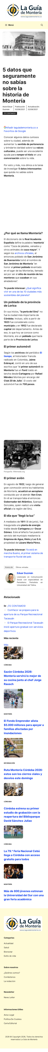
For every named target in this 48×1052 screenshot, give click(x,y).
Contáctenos (9, 977)
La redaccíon (9, 981)
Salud (6, 947)
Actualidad (8, 943)
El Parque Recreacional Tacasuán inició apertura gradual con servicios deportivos (23, 627)
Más (6, 644)
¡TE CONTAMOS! (10, 113)
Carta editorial (10, 1023)
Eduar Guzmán (25, 573)
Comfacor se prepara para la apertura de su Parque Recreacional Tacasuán (23, 614)
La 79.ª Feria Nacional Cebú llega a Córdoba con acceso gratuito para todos (22, 855)
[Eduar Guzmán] (10, 582)
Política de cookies (13, 1019)
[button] (41, 25)
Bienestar (8, 952)
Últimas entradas (22, 567)
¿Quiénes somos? (12, 973)
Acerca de (9, 567)
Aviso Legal (9, 1015)
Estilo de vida (10, 956)
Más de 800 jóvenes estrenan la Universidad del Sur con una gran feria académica (24, 895)
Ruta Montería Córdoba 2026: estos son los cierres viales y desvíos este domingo (23, 774)
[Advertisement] (24, 205)
